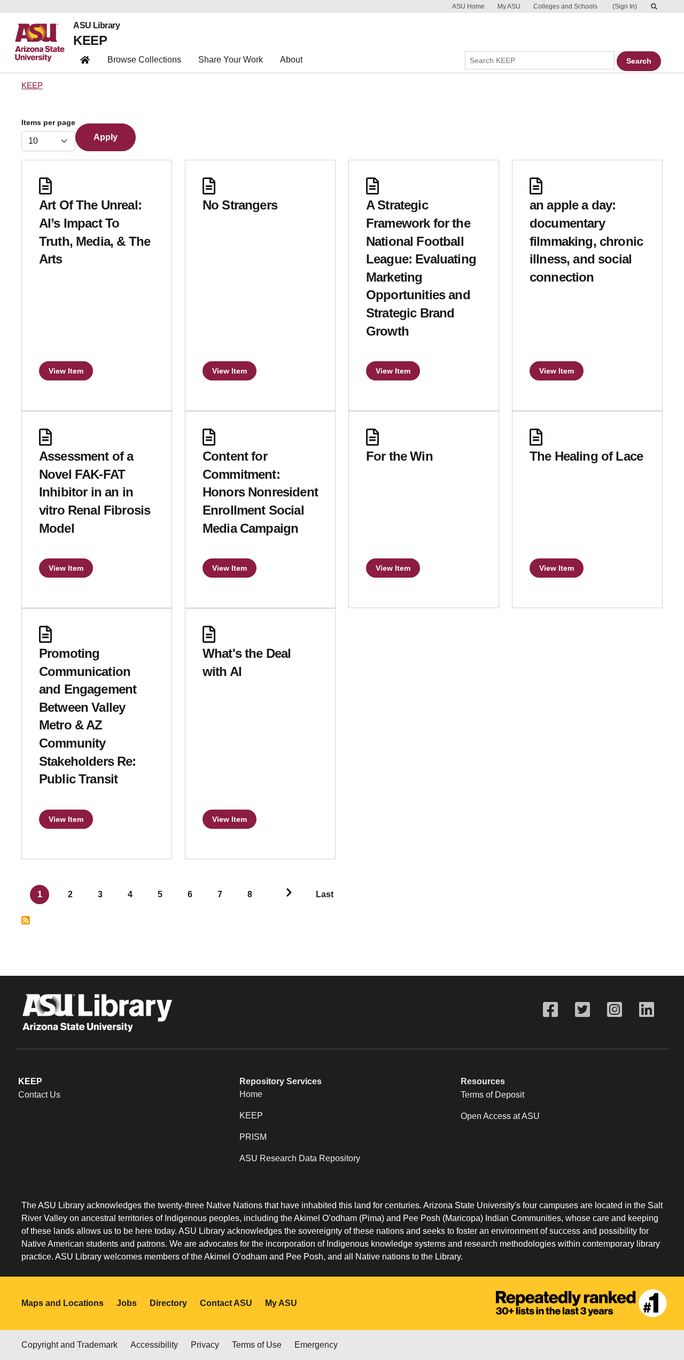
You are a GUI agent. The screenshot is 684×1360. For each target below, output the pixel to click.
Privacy (205, 1344)
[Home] (44, 43)
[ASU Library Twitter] (582, 1009)
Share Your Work (230, 59)
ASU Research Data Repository (299, 1158)
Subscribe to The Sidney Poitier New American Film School (25, 920)
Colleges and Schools (565, 6)
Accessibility (154, 1344)
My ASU (509, 6)
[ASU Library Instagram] (614, 1009)
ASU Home (468, 6)
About (291, 59)
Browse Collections (144, 59)
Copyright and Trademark (69, 1344)
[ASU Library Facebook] (550, 1009)
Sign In (625, 6)
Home (250, 1094)
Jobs (126, 1303)
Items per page (48, 123)
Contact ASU (226, 1303)
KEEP (90, 40)
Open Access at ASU (500, 1116)
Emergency (316, 1344)
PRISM (253, 1136)
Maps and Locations (62, 1303)
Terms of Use (257, 1344)
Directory (168, 1303)
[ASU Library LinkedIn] (647, 1009)
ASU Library (96, 25)
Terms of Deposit (492, 1094)
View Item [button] (66, 371)
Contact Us (39, 1094)
